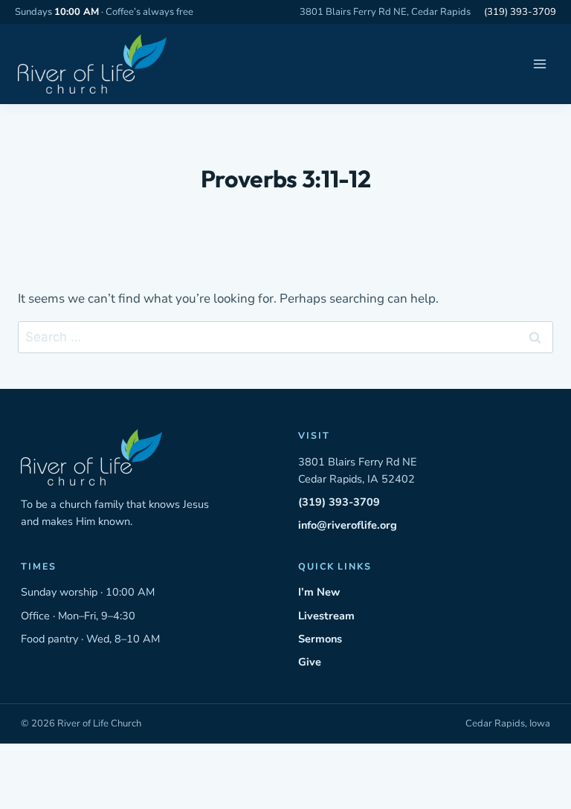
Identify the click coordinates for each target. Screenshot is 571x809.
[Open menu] (539, 64)
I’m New (319, 591)
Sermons (320, 638)
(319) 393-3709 (520, 12)
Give (309, 661)
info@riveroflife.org (347, 525)
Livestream (326, 615)
